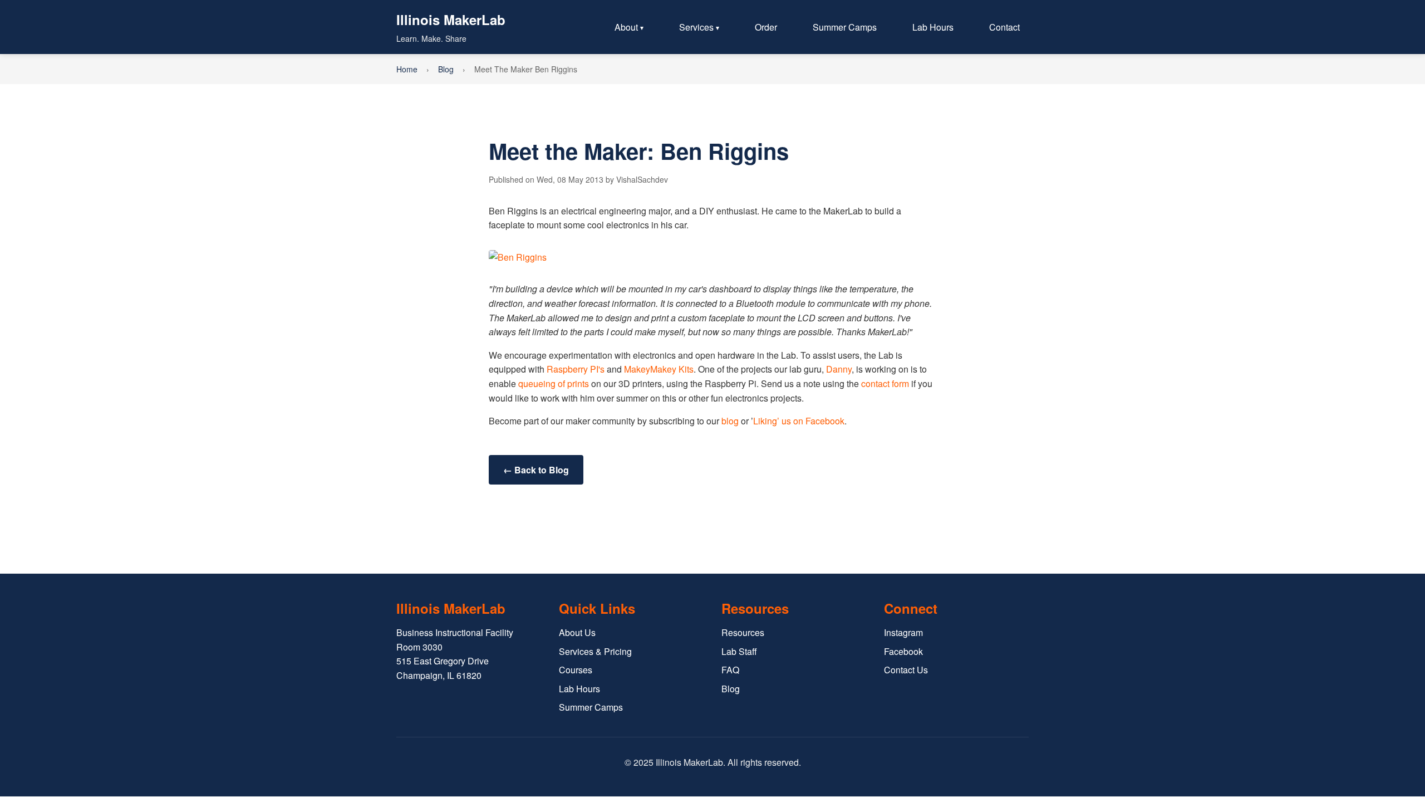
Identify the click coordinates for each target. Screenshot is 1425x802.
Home (406, 69)
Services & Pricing (595, 651)
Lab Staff (739, 651)
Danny (839, 369)
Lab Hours (933, 27)
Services (696, 27)
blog (730, 420)
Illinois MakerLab (450, 19)
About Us (577, 632)
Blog (446, 69)
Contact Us (906, 669)
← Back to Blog (536, 469)
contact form (884, 383)
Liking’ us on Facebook (798, 420)
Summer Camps (845, 27)
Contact (1004, 27)
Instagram (903, 632)
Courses (575, 669)
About (626, 27)
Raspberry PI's (576, 369)
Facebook (903, 651)
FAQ (730, 669)
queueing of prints (553, 383)
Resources (742, 632)
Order (766, 27)
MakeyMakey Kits (659, 369)
